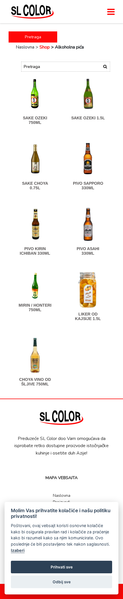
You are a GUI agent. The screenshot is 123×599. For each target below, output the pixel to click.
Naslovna (61, 495)
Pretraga (33, 37)
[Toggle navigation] (111, 11)
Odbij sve (62, 582)
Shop (44, 47)
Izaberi (18, 550)
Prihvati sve (62, 567)
